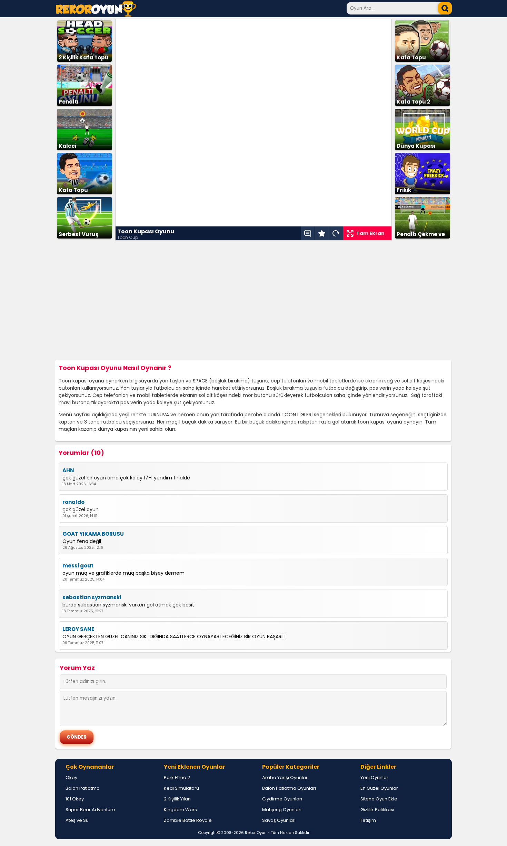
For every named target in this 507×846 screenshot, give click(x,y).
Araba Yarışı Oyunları (285, 777)
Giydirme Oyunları (282, 799)
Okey (71, 777)
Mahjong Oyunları (281, 809)
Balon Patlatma (83, 788)
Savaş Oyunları (279, 820)
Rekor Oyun (256, 832)
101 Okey (75, 799)
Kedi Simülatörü (181, 788)
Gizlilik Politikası (377, 809)
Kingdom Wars (180, 809)
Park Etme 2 (177, 777)
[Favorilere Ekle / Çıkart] (322, 233)
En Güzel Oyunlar (379, 788)
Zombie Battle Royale (188, 820)
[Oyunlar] (96, 15)
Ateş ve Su (77, 820)
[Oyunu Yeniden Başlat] (336, 233)
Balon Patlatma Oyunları (289, 788)
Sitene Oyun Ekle (378, 799)
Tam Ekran (370, 233)
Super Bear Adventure (90, 809)
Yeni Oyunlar (374, 777)
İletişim (368, 820)
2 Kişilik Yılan (177, 799)
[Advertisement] (253, 300)
